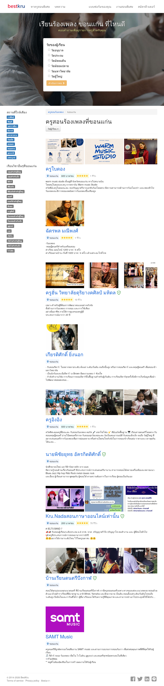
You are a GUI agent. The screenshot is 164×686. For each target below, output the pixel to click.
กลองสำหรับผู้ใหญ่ (14, 172)
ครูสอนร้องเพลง (56, 112)
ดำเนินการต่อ (55, 83)
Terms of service (15, 680)
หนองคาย (11, 148)
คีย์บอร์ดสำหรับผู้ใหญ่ (15, 191)
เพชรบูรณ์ (11, 157)
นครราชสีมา (12, 126)
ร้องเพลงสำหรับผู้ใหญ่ (15, 216)
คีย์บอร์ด (11, 186)
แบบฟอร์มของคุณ (100, 6)
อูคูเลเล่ (10, 226)
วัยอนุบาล (57, 50)
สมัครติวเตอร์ (146, 6)
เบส (9, 231)
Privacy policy (32, 680)
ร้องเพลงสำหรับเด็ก (15, 221)
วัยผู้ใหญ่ (56, 76)
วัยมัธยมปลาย (60, 66)
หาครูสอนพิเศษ (40, 6)
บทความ (60, 6)
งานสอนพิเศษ (124, 6)
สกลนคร (11, 144)
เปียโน (10, 236)
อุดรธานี (11, 153)
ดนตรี (10, 196)
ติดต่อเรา (45, 680)
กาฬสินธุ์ (11, 117)
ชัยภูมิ (10, 121)
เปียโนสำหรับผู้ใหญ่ (15, 241)
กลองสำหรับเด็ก (13, 176)
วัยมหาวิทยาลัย (60, 71)
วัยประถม (57, 55)
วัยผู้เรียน (52, 128)
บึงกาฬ (10, 130)
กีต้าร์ (10, 181)
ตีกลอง (10, 206)
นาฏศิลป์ (11, 211)
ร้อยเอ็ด (10, 139)
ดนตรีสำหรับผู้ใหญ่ (14, 201)
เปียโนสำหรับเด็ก (14, 246)
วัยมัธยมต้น (58, 61)
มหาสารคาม (12, 135)
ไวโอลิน (10, 250)
